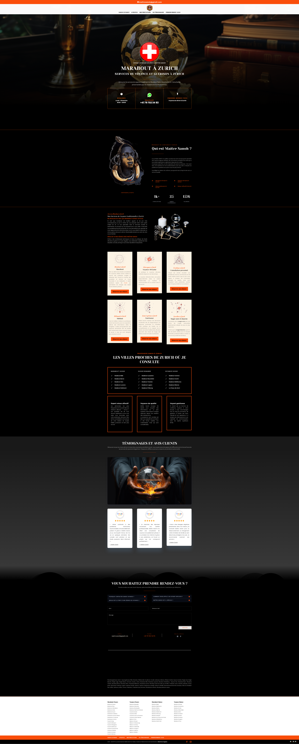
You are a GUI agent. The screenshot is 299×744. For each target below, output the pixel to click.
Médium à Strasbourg (135, 723)
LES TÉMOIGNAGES (158, 12)
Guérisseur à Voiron (112, 719)
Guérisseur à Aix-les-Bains (113, 715)
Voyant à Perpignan (112, 724)
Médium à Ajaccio (134, 730)
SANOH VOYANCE (124, 12)
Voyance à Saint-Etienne (135, 717)
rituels (125, 283)
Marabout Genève (156, 715)
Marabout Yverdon (178, 713)
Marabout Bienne (156, 710)
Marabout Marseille (134, 704)
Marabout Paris (111, 706)
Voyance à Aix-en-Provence (136, 715)
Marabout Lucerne (178, 717)
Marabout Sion (177, 712)
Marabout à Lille (111, 710)
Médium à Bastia (134, 732)
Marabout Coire (177, 708)
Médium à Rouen (134, 721)
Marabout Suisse (178, 704)
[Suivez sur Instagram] (177, 636)
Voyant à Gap (110, 721)
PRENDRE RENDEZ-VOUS (173, 12)
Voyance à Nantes (111, 730)
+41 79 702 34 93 (149, 102)
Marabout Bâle (155, 704)
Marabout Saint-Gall (156, 721)
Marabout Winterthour (157, 719)
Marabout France (111, 704)
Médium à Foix (133, 719)
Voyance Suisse (133, 712)
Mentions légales (162, 741)
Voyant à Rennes (111, 734)
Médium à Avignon (134, 728)
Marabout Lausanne (178, 706)
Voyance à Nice (133, 713)
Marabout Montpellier (135, 708)
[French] (294, 742)
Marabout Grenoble (134, 706)
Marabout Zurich (178, 715)
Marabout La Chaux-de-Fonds (159, 717)
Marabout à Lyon (111, 712)
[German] (296, 742)
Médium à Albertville (134, 726)
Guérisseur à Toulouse (112, 717)
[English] (291, 742)
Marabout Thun (177, 721)
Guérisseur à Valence (112, 713)
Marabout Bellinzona (156, 706)
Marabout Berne (155, 708)
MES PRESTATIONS (145, 12)
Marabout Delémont (121, 388)
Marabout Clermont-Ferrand (136, 710)
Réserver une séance (120, 291)
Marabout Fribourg (156, 713)
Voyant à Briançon (111, 723)
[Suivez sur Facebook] (180, 636)
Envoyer (185, 627)
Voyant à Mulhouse (111, 726)
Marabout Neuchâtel (148, 379)
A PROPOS (134, 12)
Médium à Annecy (134, 724)
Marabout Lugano (178, 719)
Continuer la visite (127, 192)
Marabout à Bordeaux (112, 708)
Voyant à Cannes (111, 732)
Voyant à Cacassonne (112, 728)
